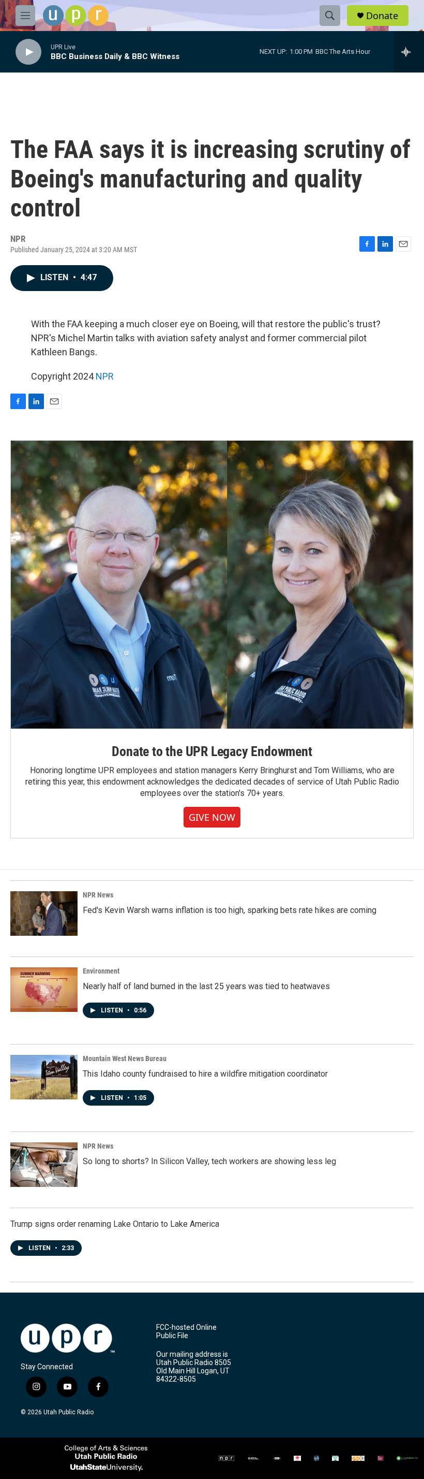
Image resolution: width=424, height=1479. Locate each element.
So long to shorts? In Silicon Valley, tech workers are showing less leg (209, 1161)
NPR (105, 376)
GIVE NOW (212, 817)
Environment (101, 971)
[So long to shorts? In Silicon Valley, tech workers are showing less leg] (44, 1164)
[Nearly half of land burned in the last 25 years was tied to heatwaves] (44, 989)
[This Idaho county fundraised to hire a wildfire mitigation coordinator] (44, 1077)
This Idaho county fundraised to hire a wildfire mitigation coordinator (205, 1074)
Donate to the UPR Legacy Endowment (212, 751)
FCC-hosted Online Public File (186, 1332)
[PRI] (335, 1458)
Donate (382, 15)
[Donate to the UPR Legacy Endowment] (212, 585)
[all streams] (408, 51)
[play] (28, 52)
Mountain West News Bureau (124, 1058)
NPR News (98, 895)
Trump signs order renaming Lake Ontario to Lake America (114, 1224)
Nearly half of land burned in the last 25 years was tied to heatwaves (206, 986)
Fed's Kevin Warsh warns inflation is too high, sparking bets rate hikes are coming (229, 910)
